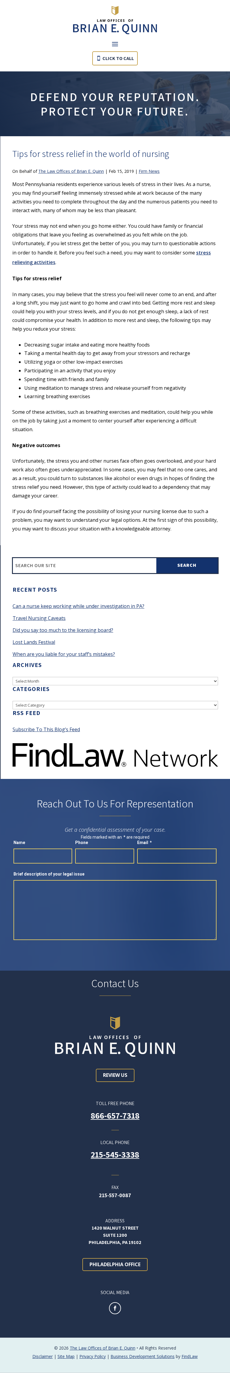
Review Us (115, 1075)
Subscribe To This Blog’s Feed (46, 729)
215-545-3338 (115, 1154)
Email (144, 842)
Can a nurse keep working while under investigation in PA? (78, 606)
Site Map (66, 1356)
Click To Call (118, 58)
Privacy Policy (92, 1356)
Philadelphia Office (115, 1264)
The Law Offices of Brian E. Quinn (71, 171)
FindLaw (189, 1356)
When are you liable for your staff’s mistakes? (64, 654)
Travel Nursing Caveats (39, 618)
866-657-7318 (115, 1115)
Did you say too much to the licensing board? (63, 630)
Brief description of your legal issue (48, 874)
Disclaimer (42, 1356)
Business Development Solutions (143, 1356)
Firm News (149, 171)
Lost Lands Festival (34, 642)
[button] (115, 44)
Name (19, 842)
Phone (81, 842)
